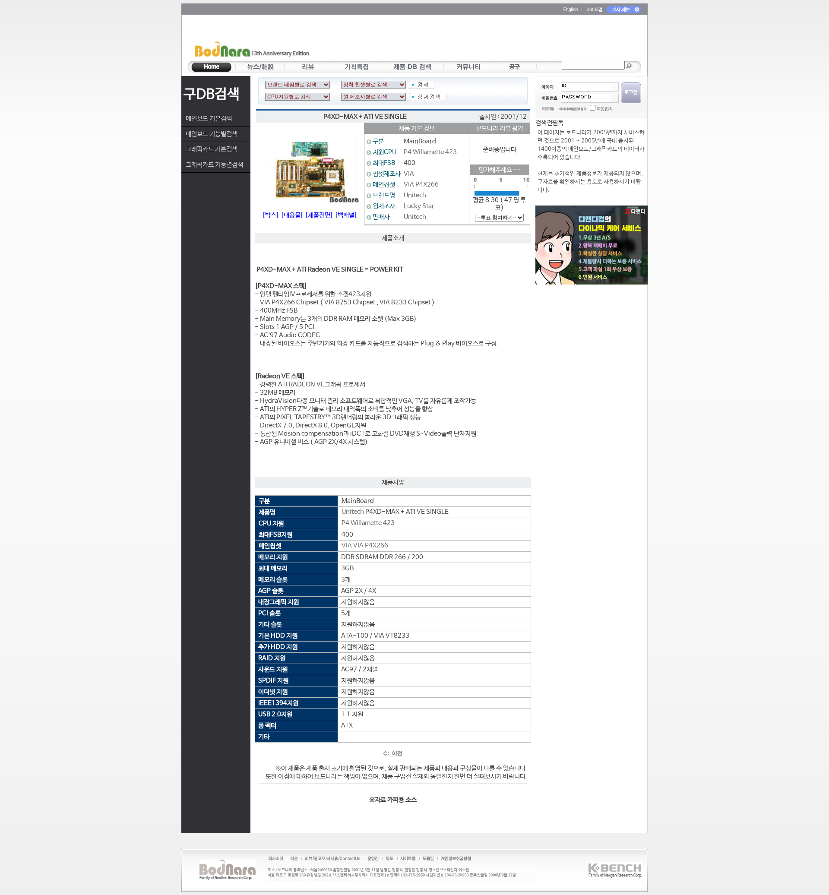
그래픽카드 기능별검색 (214, 164)
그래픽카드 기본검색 (211, 149)
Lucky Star (419, 206)
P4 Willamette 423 (430, 152)
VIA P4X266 (421, 184)
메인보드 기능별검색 (211, 134)
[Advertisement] (465, 39)
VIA (409, 173)
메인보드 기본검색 (209, 118)
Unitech (415, 195)
